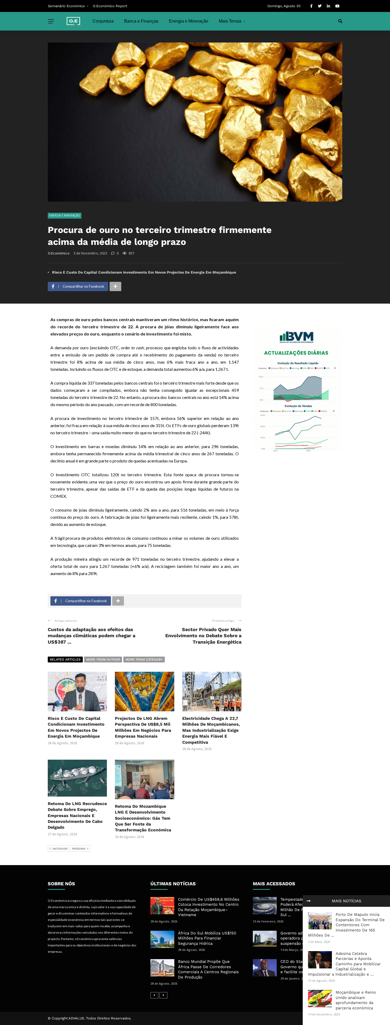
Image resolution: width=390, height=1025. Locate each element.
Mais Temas (230, 21)
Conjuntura (103, 21)
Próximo (78, 848)
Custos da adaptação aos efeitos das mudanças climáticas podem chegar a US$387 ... (91, 636)
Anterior (60, 848)
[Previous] (154, 995)
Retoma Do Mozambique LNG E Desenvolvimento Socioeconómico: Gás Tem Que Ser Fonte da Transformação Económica (143, 818)
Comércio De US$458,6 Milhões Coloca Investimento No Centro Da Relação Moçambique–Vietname (208, 907)
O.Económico (59, 253)
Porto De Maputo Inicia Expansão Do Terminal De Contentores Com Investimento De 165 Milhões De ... (346, 925)
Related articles (65, 659)
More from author (103, 659)
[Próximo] (163, 995)
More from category (144, 659)
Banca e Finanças (141, 21)
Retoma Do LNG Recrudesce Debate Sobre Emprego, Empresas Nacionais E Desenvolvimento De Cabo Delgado (77, 815)
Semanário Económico (66, 6)
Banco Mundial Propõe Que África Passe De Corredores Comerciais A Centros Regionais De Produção (208, 969)
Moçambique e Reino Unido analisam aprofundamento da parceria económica (356, 1000)
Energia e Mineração (188, 21)
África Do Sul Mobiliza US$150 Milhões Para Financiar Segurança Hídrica (207, 938)
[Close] (308, 901)
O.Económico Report (110, 6)
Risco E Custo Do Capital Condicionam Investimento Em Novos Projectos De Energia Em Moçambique (144, 272)
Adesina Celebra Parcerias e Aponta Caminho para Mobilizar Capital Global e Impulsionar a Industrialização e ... (344, 964)
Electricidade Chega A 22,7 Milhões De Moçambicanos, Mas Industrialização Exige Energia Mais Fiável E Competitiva (211, 730)
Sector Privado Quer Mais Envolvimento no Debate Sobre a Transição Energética (203, 636)
